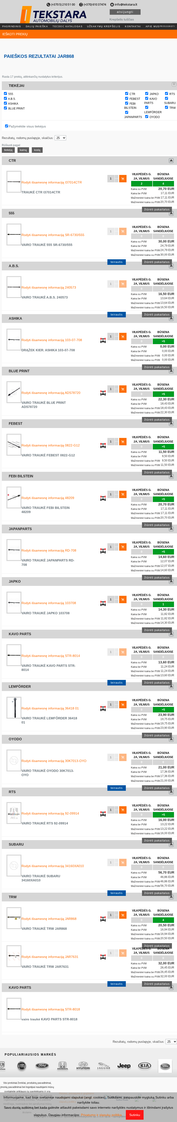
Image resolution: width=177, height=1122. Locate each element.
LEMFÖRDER (153, 112)
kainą (23, 150)
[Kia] (130, 1066)
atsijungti (125, 12)
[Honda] (48, 1066)
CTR (132, 94)
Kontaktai (133, 26)
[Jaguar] (89, 1066)
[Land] (150, 1066)
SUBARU (170, 103)
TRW (172, 107)
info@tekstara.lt (126, 4)
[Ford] (27, 1066)
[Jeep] (109, 1066)
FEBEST (135, 98)
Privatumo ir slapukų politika (101, 1115)
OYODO (155, 117)
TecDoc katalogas (68, 26)
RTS (172, 94)
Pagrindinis (11, 26)
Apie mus (153, 26)
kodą (37, 150)
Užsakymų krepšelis (103, 26)
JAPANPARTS (133, 117)
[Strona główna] (53, 20)
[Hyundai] (68, 1066)
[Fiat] (7, 1066)
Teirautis (117, 262)
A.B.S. (12, 98)
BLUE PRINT (16, 108)
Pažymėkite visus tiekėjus (27, 126)
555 (10, 94)
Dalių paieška (37, 26)
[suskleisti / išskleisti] (174, 84)
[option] (7, 1066)
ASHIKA (13, 103)
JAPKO (154, 94)
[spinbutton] (111, 179)
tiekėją (8, 150)
